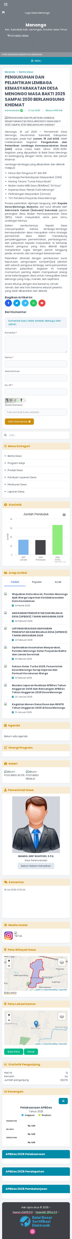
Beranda (10, 72)
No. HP (9, 385)
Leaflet (38, 989)
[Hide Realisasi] (44, 1115)
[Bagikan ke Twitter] (16, 303)
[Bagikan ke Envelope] (41, 303)
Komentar (11, 332)
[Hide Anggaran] (28, 1115)
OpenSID (63, 989)
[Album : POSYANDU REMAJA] (36, 775)
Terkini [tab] (15, 582)
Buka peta (10, 992)
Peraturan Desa (17, 484)
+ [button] (9, 961)
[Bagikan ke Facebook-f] (8, 303)
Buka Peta (14, 1051)
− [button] (9, 966)
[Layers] (62, 962)
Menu (37, 61)
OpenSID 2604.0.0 (46, 1212)
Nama (9, 357)
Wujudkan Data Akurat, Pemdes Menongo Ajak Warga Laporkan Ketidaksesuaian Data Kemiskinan (40, 597)
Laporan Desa (16, 491)
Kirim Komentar (18, 421)
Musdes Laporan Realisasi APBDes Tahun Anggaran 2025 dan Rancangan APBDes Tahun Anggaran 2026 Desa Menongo (39, 689)
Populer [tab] (37, 582)
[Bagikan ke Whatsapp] (33, 303)
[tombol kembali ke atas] (65, 1232)
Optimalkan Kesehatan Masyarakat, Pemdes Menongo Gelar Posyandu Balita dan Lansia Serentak (39, 651)
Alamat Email (12, 371)
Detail (30, 1051)
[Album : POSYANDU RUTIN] (14, 775)
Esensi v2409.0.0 (23, 1212)
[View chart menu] (64, 515)
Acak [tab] (58, 582)
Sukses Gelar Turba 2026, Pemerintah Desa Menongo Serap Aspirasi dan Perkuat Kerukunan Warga (37, 670)
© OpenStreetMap (49, 989)
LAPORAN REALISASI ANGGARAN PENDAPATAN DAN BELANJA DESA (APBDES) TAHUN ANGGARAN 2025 (39, 632)
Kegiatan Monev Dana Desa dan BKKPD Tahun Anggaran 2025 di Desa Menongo (38, 706)
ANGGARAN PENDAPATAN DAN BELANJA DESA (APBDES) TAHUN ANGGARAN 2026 (37, 614)
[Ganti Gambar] (14, 405)
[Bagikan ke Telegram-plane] (25, 303)
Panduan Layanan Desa (22, 477)
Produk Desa (15, 470)
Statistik (15, 505)
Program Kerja (16, 463)
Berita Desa (26, 72)
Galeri (12, 764)
